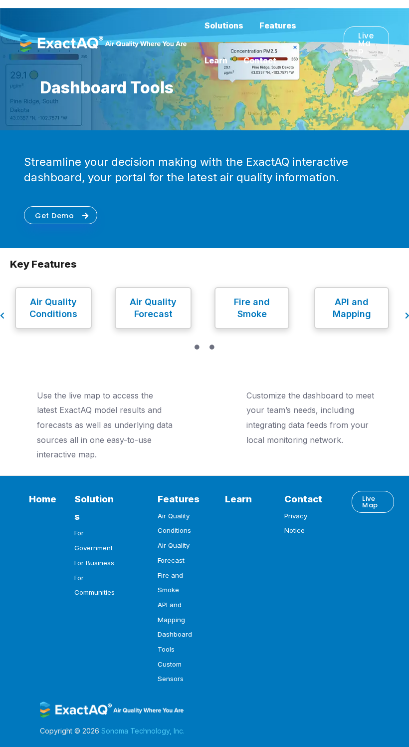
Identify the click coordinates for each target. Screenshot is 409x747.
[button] (366, 43)
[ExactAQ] (103, 42)
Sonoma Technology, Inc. (143, 731)
